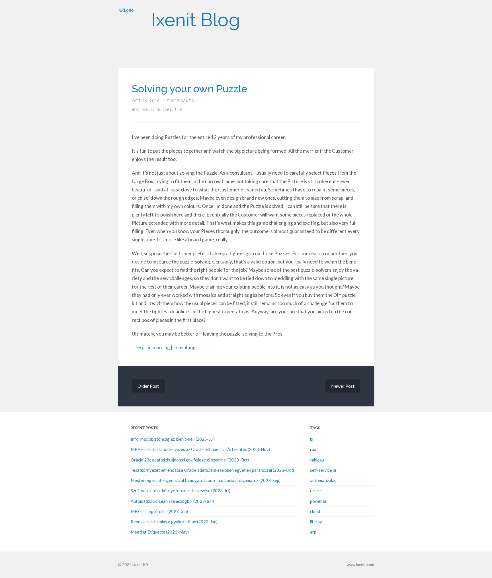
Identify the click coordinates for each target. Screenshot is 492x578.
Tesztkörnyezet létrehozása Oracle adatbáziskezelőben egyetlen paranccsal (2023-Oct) (212, 470)
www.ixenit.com (360, 564)
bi (311, 439)
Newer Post (342, 386)
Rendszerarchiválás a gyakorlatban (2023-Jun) (174, 521)
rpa (313, 449)
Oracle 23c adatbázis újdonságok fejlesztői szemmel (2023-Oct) (190, 459)
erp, (136, 109)
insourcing (159, 347)
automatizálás (323, 480)
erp (140, 347)
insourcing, (152, 109)
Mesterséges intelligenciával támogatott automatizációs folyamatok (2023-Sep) (205, 480)
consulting (172, 109)
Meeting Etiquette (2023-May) (160, 531)
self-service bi (323, 470)
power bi (318, 501)
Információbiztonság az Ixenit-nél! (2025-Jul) (173, 439)
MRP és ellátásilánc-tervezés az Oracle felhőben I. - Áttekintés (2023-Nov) (200, 449)
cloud (315, 511)
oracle (316, 490)
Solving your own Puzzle (189, 89)
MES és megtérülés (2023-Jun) (159, 511)
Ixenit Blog (195, 19)
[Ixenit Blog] (132, 20)
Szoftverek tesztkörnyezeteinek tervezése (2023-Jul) (180, 490)
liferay (316, 521)
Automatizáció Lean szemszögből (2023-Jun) (172, 501)
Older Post (148, 386)
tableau (317, 459)
